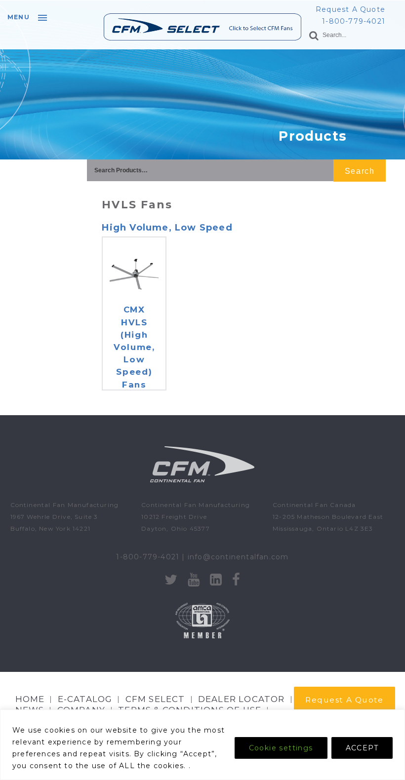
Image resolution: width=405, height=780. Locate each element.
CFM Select (155, 699)
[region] (202, 744)
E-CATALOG (85, 699)
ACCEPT (362, 747)
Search (359, 171)
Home (30, 699)
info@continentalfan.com (238, 556)
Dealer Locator (241, 699)
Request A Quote (350, 9)
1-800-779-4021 (353, 21)
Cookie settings (281, 747)
